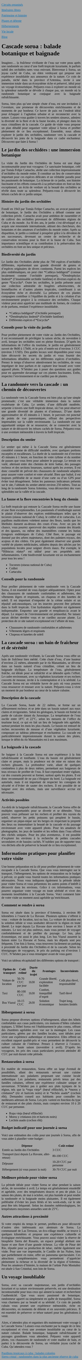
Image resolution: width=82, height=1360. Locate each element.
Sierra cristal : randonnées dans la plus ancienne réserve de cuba (40, 1356)
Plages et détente (12, 20)
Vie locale (8, 31)
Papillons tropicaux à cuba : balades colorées (28, 1353)
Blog (4, 37)
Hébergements (10, 26)
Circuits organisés (12, 4)
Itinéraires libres (11, 10)
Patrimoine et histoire (14, 15)
